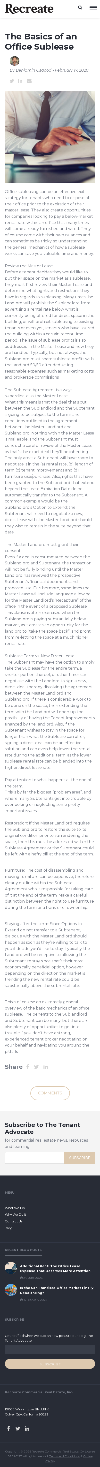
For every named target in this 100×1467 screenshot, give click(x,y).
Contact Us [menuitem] (13, 1221)
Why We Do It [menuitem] (15, 1214)
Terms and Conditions (64, 1456)
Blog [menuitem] (8, 1228)
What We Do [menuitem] (15, 1208)
